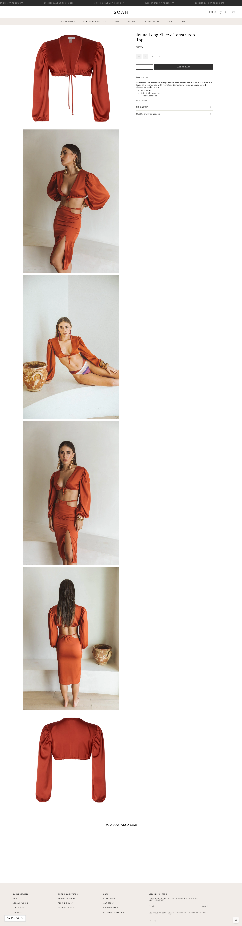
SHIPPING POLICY (66, 908)
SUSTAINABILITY (110, 908)
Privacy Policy (202, 912)
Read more (141, 100)
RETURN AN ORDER (67, 898)
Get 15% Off (13, 918)
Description (142, 77)
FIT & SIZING (142, 107)
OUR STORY (108, 903)
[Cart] (233, 12)
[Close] (22, 918)
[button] (227, 12)
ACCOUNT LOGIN (20, 903)
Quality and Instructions (148, 114)
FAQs (15, 898)
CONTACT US (18, 908)
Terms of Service (160, 914)
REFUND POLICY (65, 903)
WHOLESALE (18, 912)
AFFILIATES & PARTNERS (114, 912)
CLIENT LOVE (109, 898)
